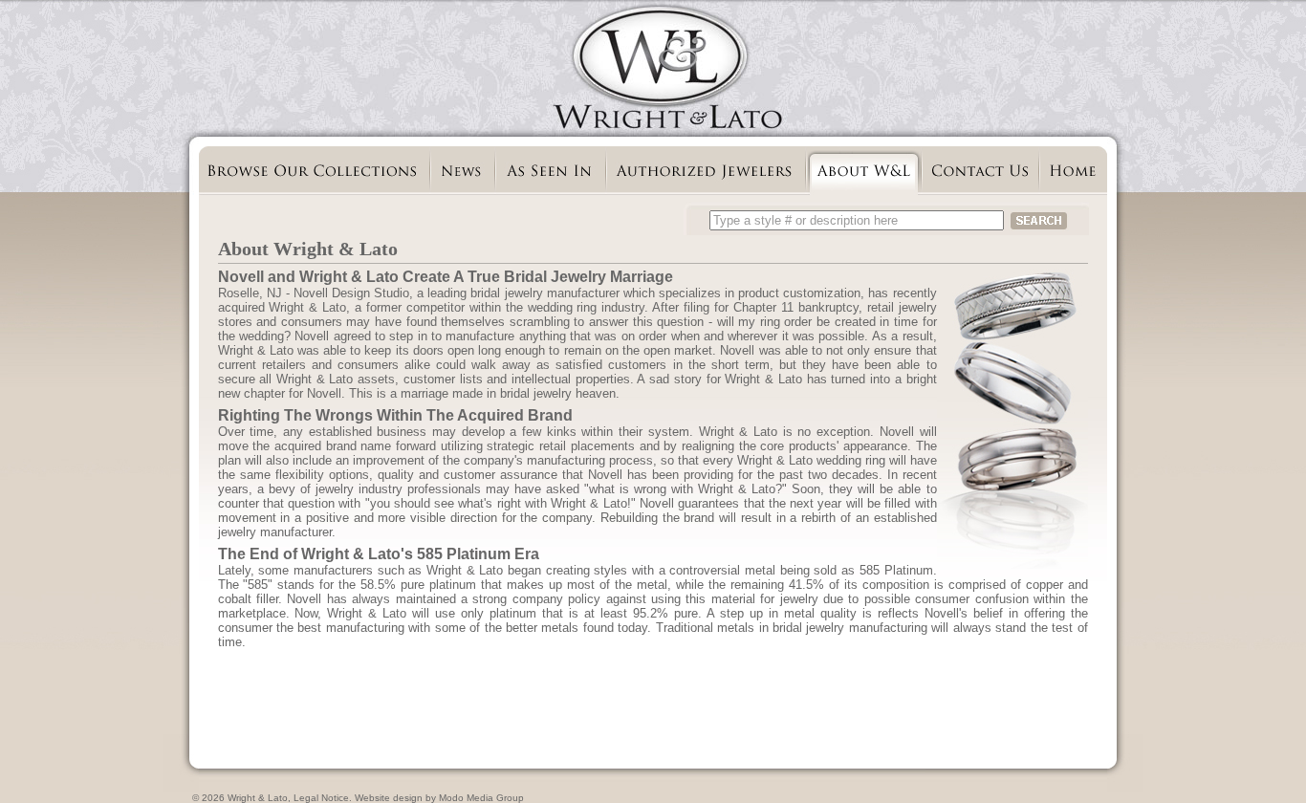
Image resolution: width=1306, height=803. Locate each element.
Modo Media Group (481, 797)
